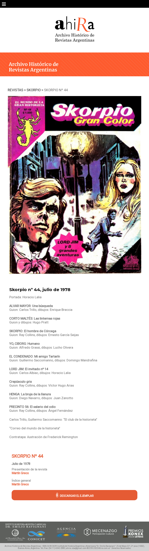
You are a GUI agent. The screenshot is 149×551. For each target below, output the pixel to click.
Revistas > (17, 90)
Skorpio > (35, 90)
